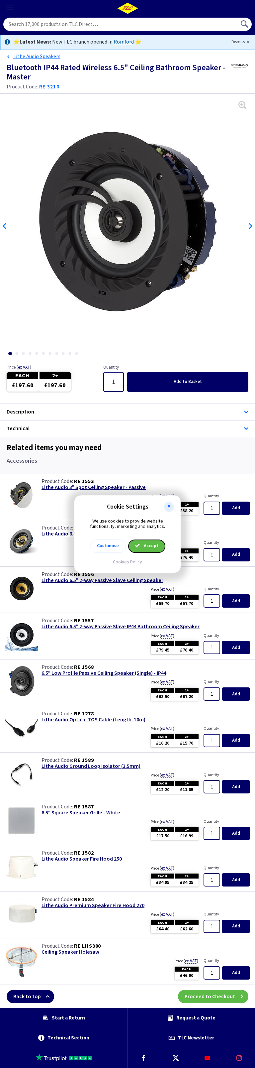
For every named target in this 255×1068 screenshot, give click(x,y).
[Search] (245, 24)
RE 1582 (84, 853)
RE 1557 (84, 620)
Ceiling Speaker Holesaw (70, 952)
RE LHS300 (87, 946)
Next (250, 226)
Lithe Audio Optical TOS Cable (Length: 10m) (93, 720)
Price (19, 367)
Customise (108, 545)
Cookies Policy (127, 562)
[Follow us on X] (175, 1058)
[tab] (10, 353)
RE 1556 (84, 574)
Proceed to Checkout (210, 996)
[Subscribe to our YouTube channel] (207, 1058)
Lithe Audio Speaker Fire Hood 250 (82, 859)
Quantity (111, 367)
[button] (169, 507)
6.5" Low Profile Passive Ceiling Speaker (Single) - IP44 (104, 673)
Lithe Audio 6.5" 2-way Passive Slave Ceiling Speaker (102, 580)
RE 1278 (84, 713)
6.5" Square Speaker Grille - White (81, 813)
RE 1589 (84, 760)
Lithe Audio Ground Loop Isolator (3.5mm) (91, 766)
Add (188, 382)
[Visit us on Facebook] (143, 1058)
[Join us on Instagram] (239, 1058)
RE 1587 (84, 806)
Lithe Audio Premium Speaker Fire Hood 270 (93, 905)
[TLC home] (127, 8)
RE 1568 (84, 667)
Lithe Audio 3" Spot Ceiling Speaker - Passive (94, 487)
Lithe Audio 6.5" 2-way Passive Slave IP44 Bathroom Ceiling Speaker (121, 627)
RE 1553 (84, 481)
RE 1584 (84, 899)
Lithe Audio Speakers (36, 56)
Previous (5, 226)
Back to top (27, 996)
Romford (124, 42)
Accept (150, 545)
